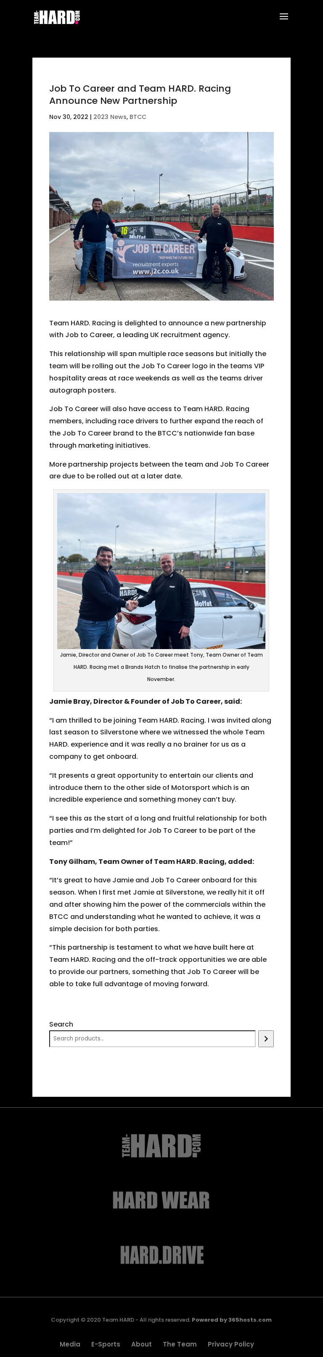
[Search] (266, 1038)
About (141, 1344)
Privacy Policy (231, 1344)
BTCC (138, 117)
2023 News (110, 117)
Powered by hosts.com (232, 1320)
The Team (180, 1344)
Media (70, 1344)
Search (61, 1024)
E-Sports (105, 1344)
